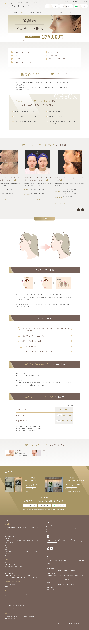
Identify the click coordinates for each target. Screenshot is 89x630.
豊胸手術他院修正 (23, 616)
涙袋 (7, 542)
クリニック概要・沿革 (79, 560)
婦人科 (16, 566)
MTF (6, 607)
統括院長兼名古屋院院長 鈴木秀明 (55, 575)
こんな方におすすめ (53, 52)
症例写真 (49, 566)
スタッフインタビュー (75, 584)
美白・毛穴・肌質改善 (10, 577)
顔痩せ (27, 551)
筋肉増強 (7, 595)
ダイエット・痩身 (9, 566)
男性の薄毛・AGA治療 (22, 527)
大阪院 (68, 478)
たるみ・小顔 (27, 575)
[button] (78, 209)
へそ (15, 564)
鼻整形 (25, 199)
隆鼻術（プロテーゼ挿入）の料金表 (22, 62)
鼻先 (33, 199)
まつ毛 (11, 542)
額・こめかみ (8, 536)
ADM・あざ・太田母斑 (22, 577)
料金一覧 (49, 563)
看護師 (59, 584)
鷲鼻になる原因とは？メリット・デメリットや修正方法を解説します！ (22, 455)
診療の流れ (58, 570)
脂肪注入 (16, 551)
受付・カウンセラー (52, 584)
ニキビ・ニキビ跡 (9, 573)
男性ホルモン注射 (10, 605)
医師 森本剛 (77, 575)
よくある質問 (17, 59)
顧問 (83, 575)
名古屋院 (29, 478)
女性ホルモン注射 (10, 608)
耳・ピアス (7, 543)
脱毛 (21, 566)
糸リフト (22, 551)
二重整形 (8, 540)
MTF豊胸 (18, 608)
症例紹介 (16, 55)
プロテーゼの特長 (52, 55)
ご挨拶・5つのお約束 (52, 560)
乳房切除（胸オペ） (20, 605)
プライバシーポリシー (52, 589)
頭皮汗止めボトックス (33, 527)
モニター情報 (74, 1)
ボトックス (8, 553)
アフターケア (74, 570)
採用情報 (67, 1)
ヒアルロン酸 (34, 551)
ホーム (48, 556)
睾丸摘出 (23, 608)
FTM (6, 603)
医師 (68, 584)
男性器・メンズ (14, 595)
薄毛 (6, 594)
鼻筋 (29, 199)
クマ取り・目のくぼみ (16, 540)
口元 (6, 547)
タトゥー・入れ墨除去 (10, 584)
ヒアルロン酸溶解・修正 (10, 618)
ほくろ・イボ (8, 575)
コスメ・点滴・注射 (33, 577)
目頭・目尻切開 (26, 540)
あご (6, 555)
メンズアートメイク (13, 594)
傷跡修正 (7, 586)
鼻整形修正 (31, 616)
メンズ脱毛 (22, 594)
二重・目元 (7, 538)
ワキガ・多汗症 (8, 564)
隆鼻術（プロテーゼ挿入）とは (21, 52)
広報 (64, 584)
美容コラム (67, 579)
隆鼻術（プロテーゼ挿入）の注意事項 (57, 59)
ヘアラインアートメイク (10, 529)
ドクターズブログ (59, 579)
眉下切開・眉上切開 (36, 540)
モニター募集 (50, 587)
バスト (6, 562)
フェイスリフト (9, 551)
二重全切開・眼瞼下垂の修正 (11, 616)
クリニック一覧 (51, 570)
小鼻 (5, 199)
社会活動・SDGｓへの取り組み (65, 560)
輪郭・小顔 (7, 549)
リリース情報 (51, 579)
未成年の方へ (66, 570)
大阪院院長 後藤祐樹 (68, 575)
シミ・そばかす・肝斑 (18, 575)
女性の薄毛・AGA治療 (10, 527)
